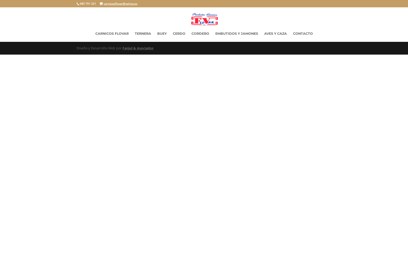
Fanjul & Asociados (138, 48)
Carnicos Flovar (112, 34)
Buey (162, 34)
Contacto (303, 34)
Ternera (143, 34)
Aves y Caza (275, 34)
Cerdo (179, 34)
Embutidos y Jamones (236, 34)
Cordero (200, 34)
